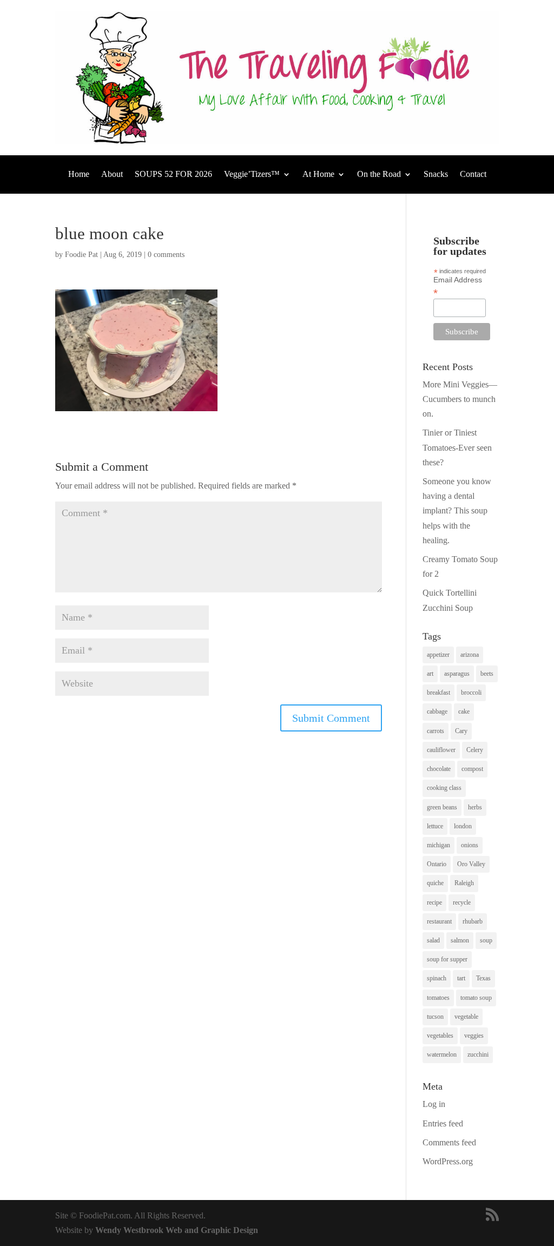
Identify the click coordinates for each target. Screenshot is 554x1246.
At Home (318, 174)
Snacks (436, 174)
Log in (434, 1104)
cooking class (444, 788)
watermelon (442, 1054)
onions (469, 845)
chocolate (439, 769)
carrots (435, 731)
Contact (473, 174)
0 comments (166, 254)
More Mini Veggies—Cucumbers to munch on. (460, 399)
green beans (442, 807)
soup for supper (447, 959)
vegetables (440, 1035)
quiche (435, 883)
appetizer (438, 654)
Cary (461, 731)
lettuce (435, 826)
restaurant (439, 921)
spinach (436, 978)
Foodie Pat (81, 254)
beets (486, 673)
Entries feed (443, 1123)
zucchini (478, 1054)
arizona (469, 654)
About (112, 174)
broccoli (471, 692)
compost (472, 769)
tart (461, 978)
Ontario (436, 864)
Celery (474, 750)
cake (464, 711)
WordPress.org (448, 1161)
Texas (483, 978)
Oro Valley (471, 864)
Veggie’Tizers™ (252, 174)
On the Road (379, 174)
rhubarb (473, 921)
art (430, 673)
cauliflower (441, 750)
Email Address (457, 286)
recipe (434, 902)
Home (78, 174)
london (463, 826)
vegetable (466, 1016)
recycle (462, 902)
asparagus (457, 673)
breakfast (438, 692)
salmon (460, 940)
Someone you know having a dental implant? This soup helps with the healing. (457, 511)
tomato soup (476, 997)
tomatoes (438, 997)
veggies (474, 1035)
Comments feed (449, 1142)
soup (486, 940)
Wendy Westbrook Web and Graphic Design (176, 1230)
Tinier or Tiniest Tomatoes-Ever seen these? (457, 447)
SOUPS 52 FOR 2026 (173, 174)
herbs (475, 807)
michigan (438, 845)
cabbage (437, 711)
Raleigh (464, 883)
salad (433, 940)
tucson (435, 1016)
